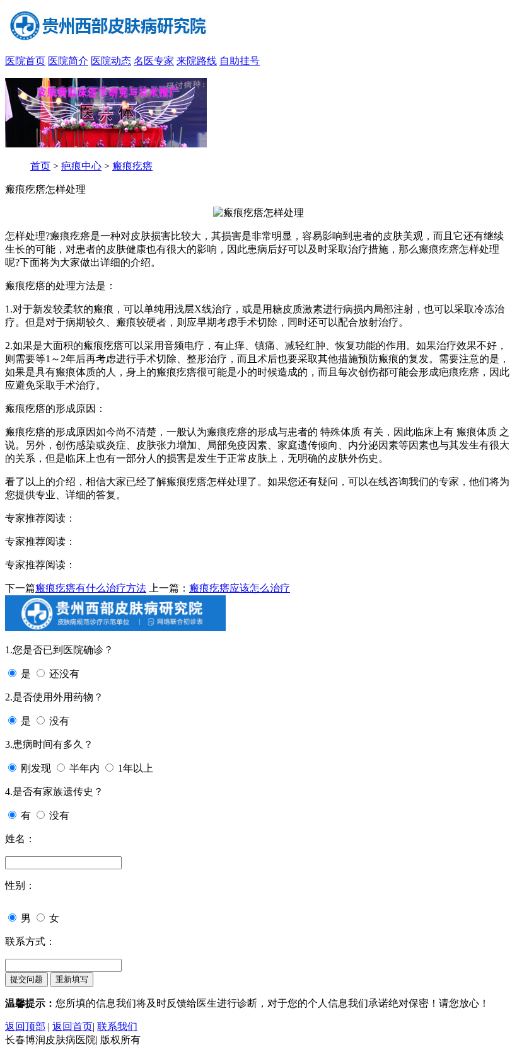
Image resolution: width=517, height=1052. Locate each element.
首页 (40, 166)
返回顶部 (25, 1026)
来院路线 (197, 60)
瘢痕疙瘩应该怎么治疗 (239, 588)
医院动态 (111, 60)
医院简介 (68, 60)
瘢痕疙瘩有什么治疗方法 (90, 588)
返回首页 (72, 1026)
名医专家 (154, 60)
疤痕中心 (81, 166)
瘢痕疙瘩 (132, 166)
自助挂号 (239, 60)
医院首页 (25, 60)
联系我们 (117, 1026)
